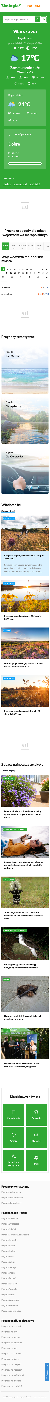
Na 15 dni (34, 184)
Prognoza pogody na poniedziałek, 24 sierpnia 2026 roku (22, 712)
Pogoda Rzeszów (9, 1284)
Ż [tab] (47, 276)
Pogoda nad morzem (11, 1192)
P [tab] (19, 273)
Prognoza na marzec (10, 1337)
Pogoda (33, 6)
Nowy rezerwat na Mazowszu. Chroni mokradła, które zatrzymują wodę (21, 1065)
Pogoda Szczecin (9, 1289)
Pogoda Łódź (7, 1256)
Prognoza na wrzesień (11, 1370)
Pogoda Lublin (8, 1262)
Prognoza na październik (12, 1375)
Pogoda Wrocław (9, 1305)
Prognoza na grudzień (11, 1386)
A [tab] (3, 269)
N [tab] (11, 273)
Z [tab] (29, 276)
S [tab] (31, 273)
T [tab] (39, 273)
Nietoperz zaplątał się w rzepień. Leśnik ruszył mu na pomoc (23, 1017)
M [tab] (7, 273)
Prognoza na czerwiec (11, 1353)
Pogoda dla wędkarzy (11, 1203)
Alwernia (5, 287)
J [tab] (38, 269)
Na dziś (7, 184)
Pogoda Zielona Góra (11, 1311)
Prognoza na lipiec (9, 1359)
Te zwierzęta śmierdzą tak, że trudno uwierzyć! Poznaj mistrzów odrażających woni (23, 915)
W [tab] (3, 276)
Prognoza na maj (9, 1348)
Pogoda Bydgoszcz (10, 1224)
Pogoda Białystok (9, 1218)
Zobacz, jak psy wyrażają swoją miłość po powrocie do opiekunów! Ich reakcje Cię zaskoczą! (23, 865)
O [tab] (15, 273)
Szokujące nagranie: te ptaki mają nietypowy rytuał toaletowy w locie (21, 966)
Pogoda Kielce (8, 1246)
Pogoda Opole (8, 1273)
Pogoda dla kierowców (12, 1198)
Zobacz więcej (8, 511)
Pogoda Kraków (8, 1251)
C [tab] (11, 269)
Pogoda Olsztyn (8, 1267)
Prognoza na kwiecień (11, 1343)
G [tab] (27, 269)
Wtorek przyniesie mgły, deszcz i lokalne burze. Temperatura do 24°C (23, 665)
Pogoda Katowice (9, 1240)
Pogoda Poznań (8, 1278)
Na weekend (20, 184)
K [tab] (43, 269)
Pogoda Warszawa (10, 1300)
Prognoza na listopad (11, 1381)
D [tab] (15, 269)
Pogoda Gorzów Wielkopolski (15, 1235)
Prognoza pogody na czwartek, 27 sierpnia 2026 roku (24, 557)
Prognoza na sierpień (11, 1364)
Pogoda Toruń (8, 1295)
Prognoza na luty (9, 1332)
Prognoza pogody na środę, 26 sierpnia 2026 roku (22, 617)
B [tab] (7, 269)
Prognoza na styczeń (11, 1326)
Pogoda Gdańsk (8, 1229)
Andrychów (6, 294)
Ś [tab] (35, 273)
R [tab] (27, 273)
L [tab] (46, 269)
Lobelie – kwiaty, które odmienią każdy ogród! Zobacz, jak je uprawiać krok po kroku (22, 814)
